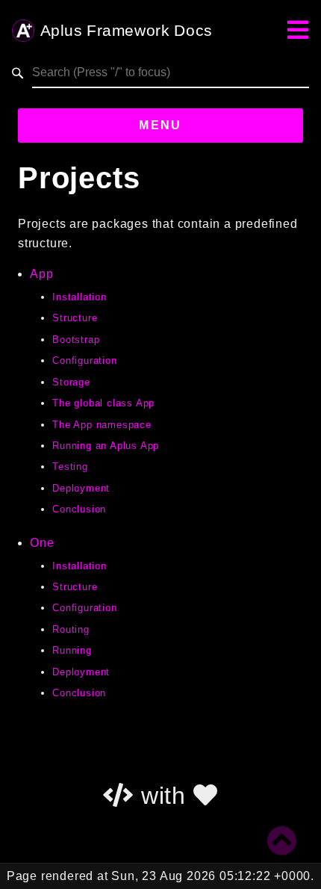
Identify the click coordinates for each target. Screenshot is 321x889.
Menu (160, 125)
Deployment (81, 488)
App (41, 273)
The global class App (103, 403)
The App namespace (102, 424)
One (42, 542)
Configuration (84, 360)
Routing (71, 629)
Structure (74, 317)
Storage (71, 382)
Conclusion (79, 509)
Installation (79, 297)
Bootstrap (75, 339)
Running (72, 650)
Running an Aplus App (105, 445)
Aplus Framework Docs (126, 31)
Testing (70, 466)
